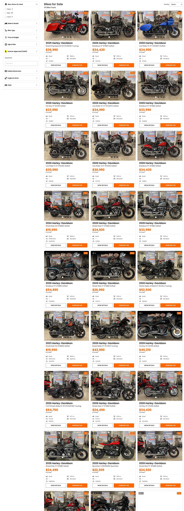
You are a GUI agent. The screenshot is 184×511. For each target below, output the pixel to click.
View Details (56, 65)
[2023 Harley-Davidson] (66, 326)
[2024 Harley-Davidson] (66, 206)
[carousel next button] (87, 26)
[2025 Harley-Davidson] (66, 26)
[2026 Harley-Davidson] (113, 26)
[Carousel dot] (62, 37)
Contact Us (77, 65)
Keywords (8, 58)
